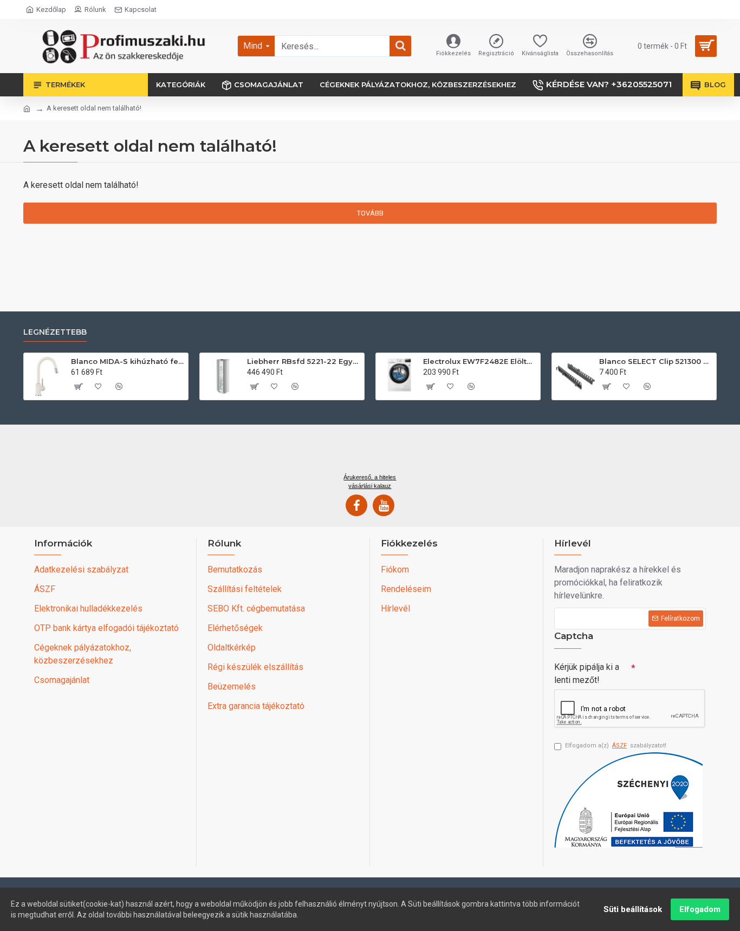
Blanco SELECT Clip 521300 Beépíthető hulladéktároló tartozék (655, 361)
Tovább (370, 213)
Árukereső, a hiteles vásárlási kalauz (369, 481)
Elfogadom (699, 909)
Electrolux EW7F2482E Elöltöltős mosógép (479, 361)
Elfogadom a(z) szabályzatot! (615, 745)
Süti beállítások (632, 909)
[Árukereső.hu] (370, 453)
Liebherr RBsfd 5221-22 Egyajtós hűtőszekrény (303, 361)
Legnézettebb (55, 332)
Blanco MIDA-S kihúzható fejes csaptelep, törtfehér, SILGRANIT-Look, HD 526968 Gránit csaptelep (127, 361)
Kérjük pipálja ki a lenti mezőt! (586, 673)
